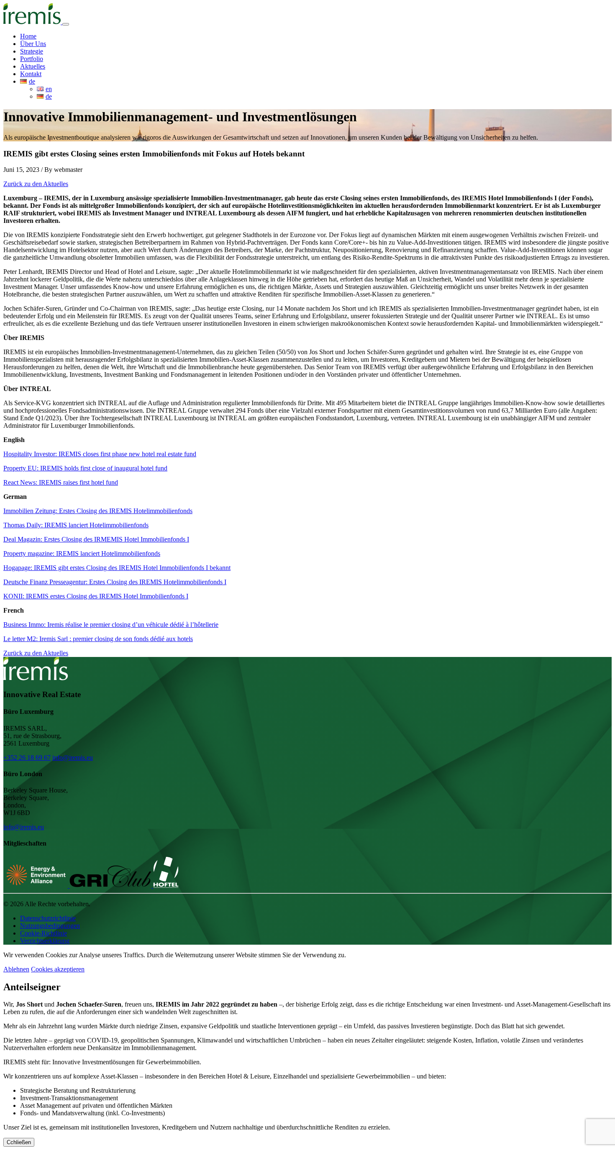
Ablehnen (16, 969)
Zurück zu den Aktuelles (35, 183)
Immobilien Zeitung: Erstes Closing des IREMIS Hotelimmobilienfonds (97, 510)
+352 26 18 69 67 (27, 757)
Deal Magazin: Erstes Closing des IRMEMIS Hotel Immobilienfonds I (96, 539)
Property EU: (85, 468)
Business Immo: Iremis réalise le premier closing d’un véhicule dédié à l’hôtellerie (110, 624)
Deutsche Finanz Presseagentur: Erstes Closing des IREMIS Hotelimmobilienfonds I (114, 581)
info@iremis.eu (72, 757)
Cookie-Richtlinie (43, 933)
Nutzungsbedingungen (50, 925)
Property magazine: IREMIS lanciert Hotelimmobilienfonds (81, 553)
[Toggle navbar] (65, 24)
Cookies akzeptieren (58, 969)
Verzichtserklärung (44, 940)
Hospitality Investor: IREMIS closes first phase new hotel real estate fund (99, 453)
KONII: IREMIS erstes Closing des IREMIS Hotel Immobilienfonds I (95, 596)
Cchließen (19, 1142)
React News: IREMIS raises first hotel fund (60, 482)
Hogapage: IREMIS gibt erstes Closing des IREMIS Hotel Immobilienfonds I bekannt (117, 567)
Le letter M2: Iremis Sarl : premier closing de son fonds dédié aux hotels (98, 638)
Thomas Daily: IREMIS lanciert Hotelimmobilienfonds (76, 525)
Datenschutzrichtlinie (48, 918)
